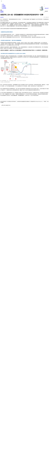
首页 (3, 4)
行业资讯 (3, 5)
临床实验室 (4, 8)
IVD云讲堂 (4, 7)
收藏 (7, 105)
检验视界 (3, 6)
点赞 (2, 105)
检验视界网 (1, 17)
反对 (5, 105)
